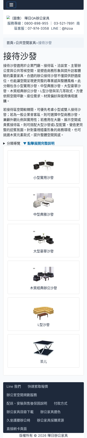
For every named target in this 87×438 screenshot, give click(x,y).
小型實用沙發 (43, 177)
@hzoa (67, 28)
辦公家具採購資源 (50, 420)
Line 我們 (14, 386)
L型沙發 (44, 325)
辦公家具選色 (50, 412)
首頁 (10, 43)
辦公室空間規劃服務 (22, 395)
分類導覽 (30, 143)
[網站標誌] (43, 18)
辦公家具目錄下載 (20, 412)
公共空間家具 (26, 43)
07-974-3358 (38, 28)
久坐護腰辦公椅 (18, 420)
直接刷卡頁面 (17, 429)
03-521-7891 (64, 23)
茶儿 (43, 361)
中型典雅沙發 (43, 214)
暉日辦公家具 (58, 435)
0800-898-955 (36, 23)
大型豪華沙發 (43, 251)
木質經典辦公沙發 (43, 288)
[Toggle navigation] (11, 5)
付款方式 (60, 403)
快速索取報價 (38, 386)
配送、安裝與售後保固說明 (27, 403)
